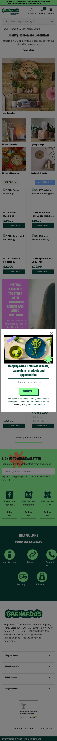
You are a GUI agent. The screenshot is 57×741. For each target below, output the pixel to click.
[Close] (51, 333)
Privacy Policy (20, 404)
